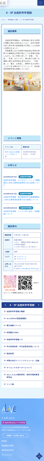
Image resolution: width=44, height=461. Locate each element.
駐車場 (4, 441)
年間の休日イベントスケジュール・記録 (23, 360)
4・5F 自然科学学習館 (27, 19)
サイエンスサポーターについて (19, 367)
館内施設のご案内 (13, 19)
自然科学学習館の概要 (16, 311)
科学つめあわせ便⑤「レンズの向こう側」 (12, 154)
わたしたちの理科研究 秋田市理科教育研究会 (23, 375)
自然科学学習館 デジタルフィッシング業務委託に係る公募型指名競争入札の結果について (21, 182)
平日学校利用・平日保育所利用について (23, 346)
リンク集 (10, 384)
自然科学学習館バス (15, 339)
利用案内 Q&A (13, 332)
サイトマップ (7, 454)
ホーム (3, 19)
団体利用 (10, 353)
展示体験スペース (14, 325)
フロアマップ (21, 257)
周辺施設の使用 (8, 445)
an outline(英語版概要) (17, 318)
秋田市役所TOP (8, 450)
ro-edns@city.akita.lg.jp (29, 268)
